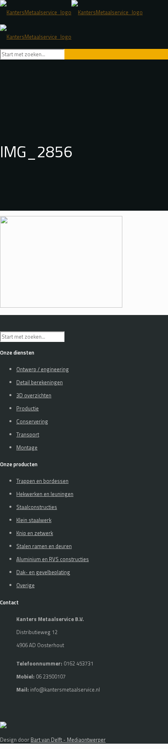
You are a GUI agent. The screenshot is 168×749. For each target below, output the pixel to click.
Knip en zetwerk (34, 533)
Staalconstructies (36, 507)
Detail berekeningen (39, 382)
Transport (27, 434)
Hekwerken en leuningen (44, 494)
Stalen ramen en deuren (44, 546)
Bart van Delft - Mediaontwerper (68, 740)
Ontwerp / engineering (42, 369)
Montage (27, 447)
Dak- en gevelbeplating (43, 572)
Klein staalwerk (33, 520)
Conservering (32, 421)
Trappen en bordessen (42, 481)
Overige (25, 585)
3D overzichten (33, 395)
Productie (27, 408)
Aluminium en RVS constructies (52, 559)
